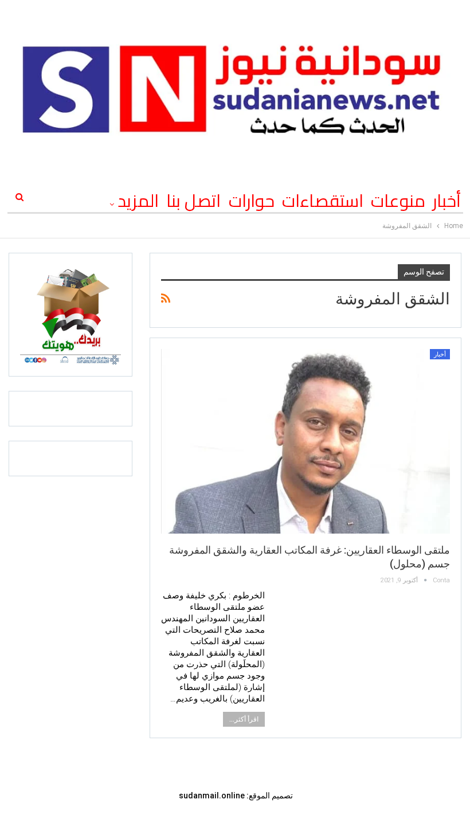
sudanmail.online (212, 795)
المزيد (138, 200)
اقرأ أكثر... (243, 719)
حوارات (252, 200)
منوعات (398, 200)
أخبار (447, 200)
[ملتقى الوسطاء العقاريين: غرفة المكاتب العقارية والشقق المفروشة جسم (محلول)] (305, 441)
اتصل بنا (193, 200)
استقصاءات (322, 200)
